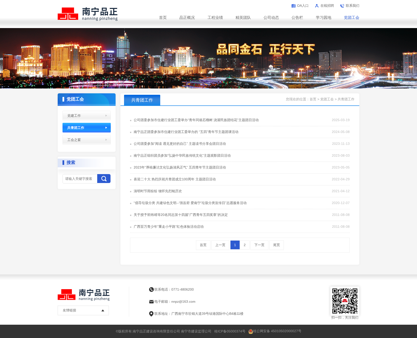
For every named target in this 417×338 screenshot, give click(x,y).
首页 (163, 17)
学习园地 (323, 17)
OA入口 (303, 5)
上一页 (220, 245)
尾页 (276, 245)
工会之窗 (74, 140)
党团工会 (351, 17)
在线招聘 (327, 5)
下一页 (259, 245)
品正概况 (187, 17)
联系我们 (352, 5)
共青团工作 (75, 128)
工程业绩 (215, 17)
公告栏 (297, 17)
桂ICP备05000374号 (229, 331)
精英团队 (243, 17)
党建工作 (74, 116)
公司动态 (271, 17)
